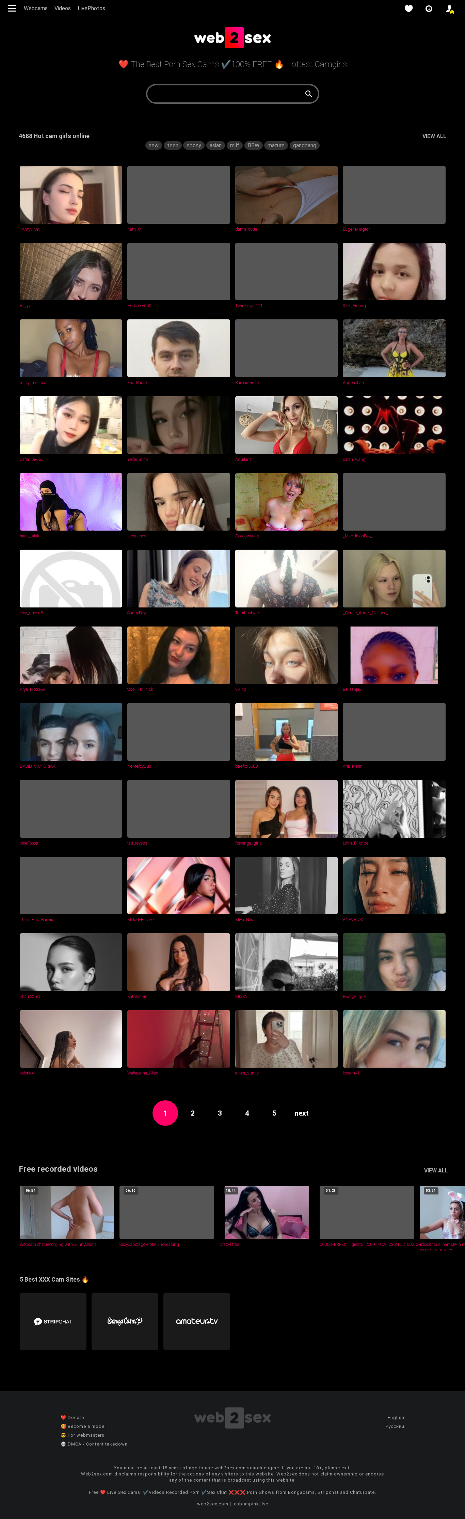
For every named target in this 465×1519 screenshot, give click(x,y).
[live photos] (429, 8)
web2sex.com (212, 1503)
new (154, 145)
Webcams (36, 8)
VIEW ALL (434, 136)
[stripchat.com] (53, 1321)
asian (216, 145)
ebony (194, 145)
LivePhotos (91, 8)
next (301, 1113)
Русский (395, 1426)
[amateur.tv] (196, 1321)
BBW (253, 145)
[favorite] (408, 8)
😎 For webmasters (83, 1435)
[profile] (449, 8)
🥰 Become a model (83, 1426)
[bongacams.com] (125, 1321)
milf (234, 145)
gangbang (304, 145)
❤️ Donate (72, 1417)
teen (172, 145)
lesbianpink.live (250, 1503)
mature (276, 145)
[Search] (309, 93)
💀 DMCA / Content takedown (94, 1444)
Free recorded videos (58, 1169)
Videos (62, 8)
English (396, 1417)
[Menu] (12, 8)
